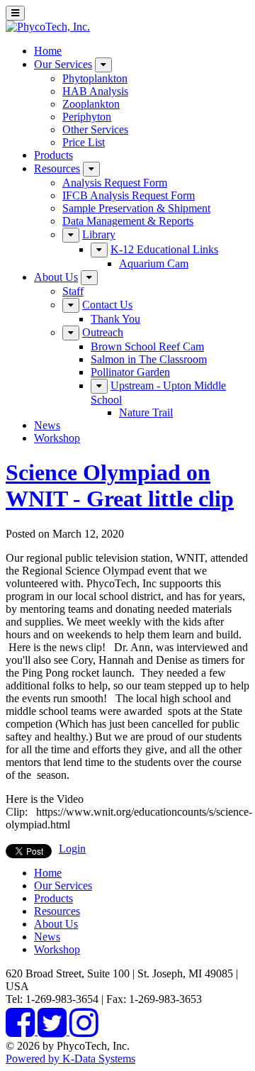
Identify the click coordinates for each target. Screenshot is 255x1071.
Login (72, 849)
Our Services (63, 64)
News (47, 425)
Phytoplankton (95, 78)
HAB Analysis (95, 91)
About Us (56, 277)
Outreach (102, 332)
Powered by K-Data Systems (70, 1059)
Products (53, 155)
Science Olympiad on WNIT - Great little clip (120, 485)
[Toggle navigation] (15, 13)
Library (98, 234)
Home (48, 51)
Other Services (95, 129)
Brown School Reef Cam (147, 346)
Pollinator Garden (130, 372)
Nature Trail (146, 412)
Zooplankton (91, 104)
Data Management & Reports (127, 221)
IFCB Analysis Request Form (128, 195)
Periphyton (86, 117)
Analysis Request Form (114, 183)
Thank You (115, 319)
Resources (57, 168)
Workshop (57, 438)
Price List (83, 142)
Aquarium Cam (153, 263)
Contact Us (107, 305)
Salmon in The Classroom (149, 359)
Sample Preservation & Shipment (136, 208)
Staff (73, 291)
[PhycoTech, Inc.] (48, 27)
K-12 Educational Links (164, 249)
